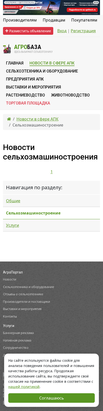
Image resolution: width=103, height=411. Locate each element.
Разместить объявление (29, 30)
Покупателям (84, 20)
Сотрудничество (15, 347)
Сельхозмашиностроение (33, 213)
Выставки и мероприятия (22, 308)
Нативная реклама (17, 340)
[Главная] (9, 119)
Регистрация (83, 31)
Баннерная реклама (18, 332)
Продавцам (54, 20)
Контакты (10, 316)
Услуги (12, 225)
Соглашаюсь (51, 398)
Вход (61, 31)
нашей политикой (24, 386)
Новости (9, 279)
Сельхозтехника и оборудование (28, 286)
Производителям (20, 20)
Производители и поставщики (26, 301)
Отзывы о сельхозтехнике (23, 294)
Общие (13, 201)
